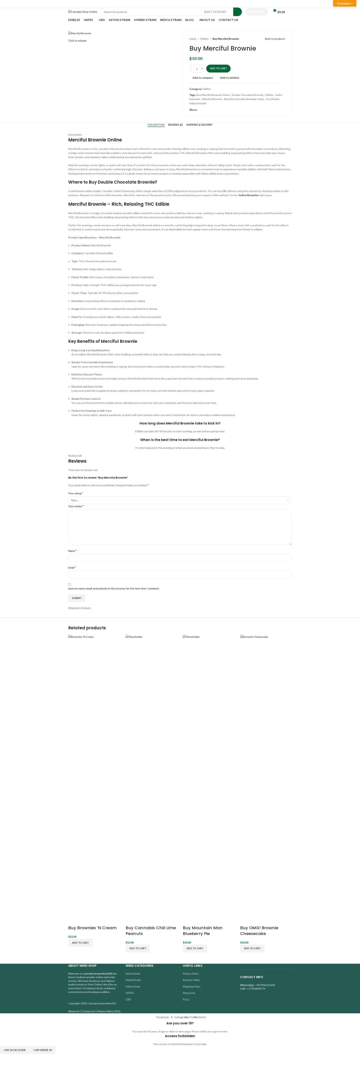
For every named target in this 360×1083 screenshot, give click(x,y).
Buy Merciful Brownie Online (213, 94)
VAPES (130, 992)
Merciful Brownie (212, 99)
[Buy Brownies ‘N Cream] (94, 775)
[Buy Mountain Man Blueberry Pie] (209, 775)
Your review (76, 506)
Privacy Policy (191, 973)
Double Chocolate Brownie (247, 94)
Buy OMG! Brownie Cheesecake (259, 931)
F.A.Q (186, 999)
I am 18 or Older (15, 1050)
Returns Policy (191, 979)
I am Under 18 (43, 1050)
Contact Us (88, 1011)
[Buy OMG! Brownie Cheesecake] (266, 775)
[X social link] (204, 109)
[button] (80, 943)
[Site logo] (82, 11)
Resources (189, 992)
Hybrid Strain (133, 979)
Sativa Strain (133, 973)
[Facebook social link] (199, 109)
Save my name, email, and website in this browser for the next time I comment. (114, 588)
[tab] (156, 125)
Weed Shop (256, 11)
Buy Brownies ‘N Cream (92, 928)
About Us (74, 1011)
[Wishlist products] (290, 12)
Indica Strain (133, 986)
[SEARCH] (237, 11)
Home (192, 38)
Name (72, 550)
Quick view (83, 920)
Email (72, 567)
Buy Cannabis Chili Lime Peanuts (151, 931)
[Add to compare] (73, 920)
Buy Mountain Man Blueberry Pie (203, 931)
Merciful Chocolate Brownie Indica (244, 99)
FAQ (117, 1011)
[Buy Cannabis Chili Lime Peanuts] (151, 775)
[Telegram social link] (216, 109)
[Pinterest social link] (208, 109)
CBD (128, 999)
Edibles (204, 38)
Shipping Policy (191, 986)
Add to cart (218, 68)
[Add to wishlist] (93, 920)
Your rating (75, 493)
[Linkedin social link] (212, 109)
